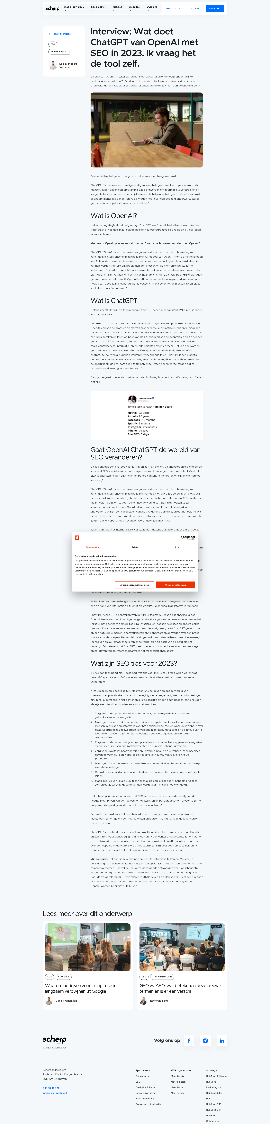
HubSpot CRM (213, 1110)
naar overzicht (62, 34)
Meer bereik (177, 1076)
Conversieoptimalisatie (146, 1104)
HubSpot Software (216, 1076)
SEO (53, 44)
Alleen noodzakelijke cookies (134, 585)
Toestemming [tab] (92, 547)
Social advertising (145, 1093)
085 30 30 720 (174, 8)
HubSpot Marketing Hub (214, 1085)
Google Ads (142, 1076)
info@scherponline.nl (55, 1093)
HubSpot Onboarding (212, 1118)
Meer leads (177, 1087)
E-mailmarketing (145, 1099)
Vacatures (215, 8)
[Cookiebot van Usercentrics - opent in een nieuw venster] (183, 538)
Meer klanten (178, 1082)
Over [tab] (177, 547)
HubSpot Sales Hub (214, 1096)
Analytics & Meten (146, 1087)
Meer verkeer (178, 1093)
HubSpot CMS (213, 1104)
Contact (196, 8)
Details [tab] (135, 547)
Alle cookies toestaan (175, 585)
